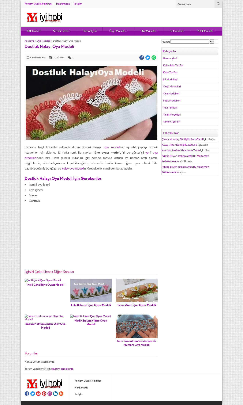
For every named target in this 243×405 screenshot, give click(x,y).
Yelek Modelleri (206, 31)
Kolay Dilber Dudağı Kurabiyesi (179, 145)
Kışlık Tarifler (170, 72)
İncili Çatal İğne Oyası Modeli (45, 284)
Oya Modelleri (149, 31)
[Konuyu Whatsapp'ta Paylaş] (153, 57)
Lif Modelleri (177, 31)
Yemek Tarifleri (61, 31)
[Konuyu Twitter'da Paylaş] (147, 57)
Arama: (166, 42)
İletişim (78, 3)
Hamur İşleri (90, 31)
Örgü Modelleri (118, 31)
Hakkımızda (63, 3)
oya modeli (111, 147)
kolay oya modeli (73, 168)
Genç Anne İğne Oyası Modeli (137, 305)
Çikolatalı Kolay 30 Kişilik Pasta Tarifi (182, 139)
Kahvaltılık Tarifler (173, 65)
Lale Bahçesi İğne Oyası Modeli (91, 305)
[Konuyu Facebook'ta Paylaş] (141, 57)
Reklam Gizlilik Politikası (38, 3)
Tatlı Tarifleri (33, 31)
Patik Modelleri (171, 100)
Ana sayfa (29, 40)
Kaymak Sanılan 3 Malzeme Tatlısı (181, 150)
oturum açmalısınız (62, 368)
